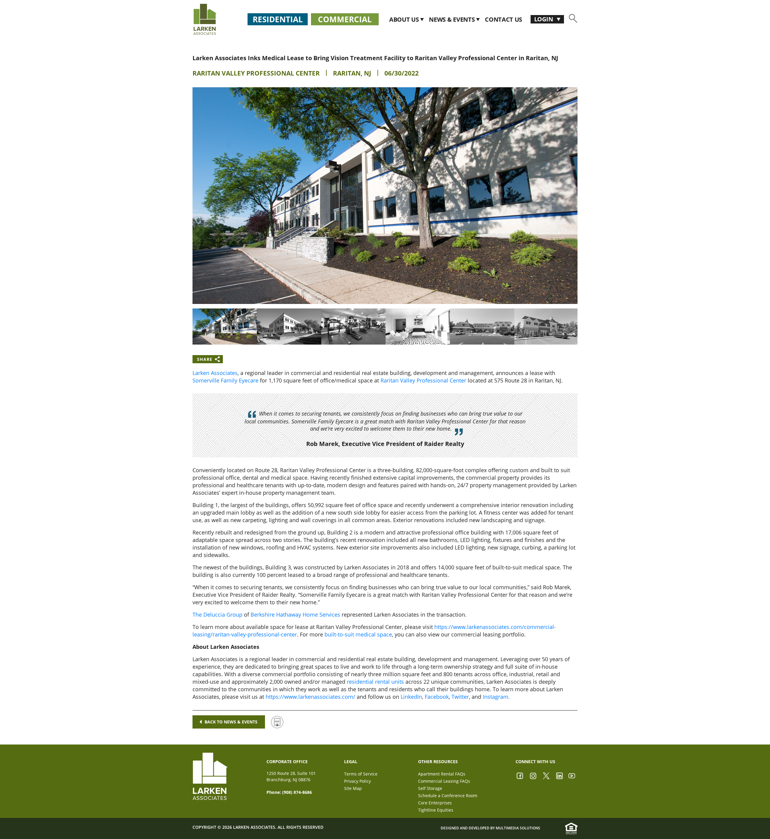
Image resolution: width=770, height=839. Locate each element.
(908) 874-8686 (297, 792)
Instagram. (496, 696)
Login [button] (544, 19)
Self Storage (430, 788)
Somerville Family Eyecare (225, 380)
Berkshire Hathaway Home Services (295, 614)
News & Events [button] (452, 19)
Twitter (460, 696)
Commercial (345, 19)
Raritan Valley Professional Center (256, 73)
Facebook (437, 696)
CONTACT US (503, 19)
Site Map (353, 788)
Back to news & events (231, 722)
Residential (278, 19)
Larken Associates (215, 372)
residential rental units (375, 681)
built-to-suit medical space (358, 634)
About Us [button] (404, 19)
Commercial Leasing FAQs (444, 781)
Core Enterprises (435, 803)
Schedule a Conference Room (447, 795)
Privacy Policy (357, 781)
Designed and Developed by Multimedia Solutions (490, 828)
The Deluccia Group (217, 614)
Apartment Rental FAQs (441, 774)
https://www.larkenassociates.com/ (310, 696)
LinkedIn (411, 696)
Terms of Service (360, 774)
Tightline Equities (435, 810)
